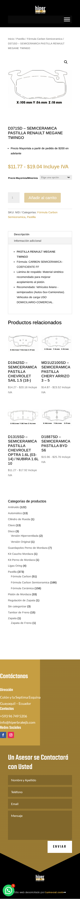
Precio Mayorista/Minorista (23, 178)
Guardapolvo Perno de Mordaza (28, 547)
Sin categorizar (17, 606)
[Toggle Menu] (67, 19)
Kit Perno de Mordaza (21, 559)
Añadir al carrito (43, 198)
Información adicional (27, 240)
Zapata (12, 618)
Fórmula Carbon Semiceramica (44, 38)
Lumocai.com (54, 892)
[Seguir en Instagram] (11, 735)
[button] (65, 62)
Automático (15, 513)
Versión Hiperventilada (24, 535)
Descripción (21, 234)
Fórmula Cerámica (22, 588)
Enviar (60, 847)
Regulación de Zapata (21, 600)
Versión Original (20, 541)
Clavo (11, 525)
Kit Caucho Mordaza (20, 553)
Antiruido (13, 507)
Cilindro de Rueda (19, 519)
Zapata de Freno (21, 622)
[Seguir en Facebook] (3, 735)
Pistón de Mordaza (19, 594)
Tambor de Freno (19, 612)
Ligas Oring (15, 565)
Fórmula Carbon (21, 576)
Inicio (11, 38)
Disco (11, 531)
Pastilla (20, 38)
